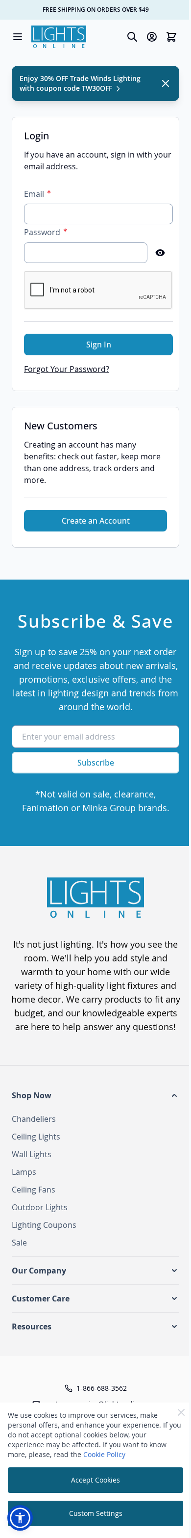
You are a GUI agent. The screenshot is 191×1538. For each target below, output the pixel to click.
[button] (95, 1095)
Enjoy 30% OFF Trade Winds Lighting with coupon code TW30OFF (80, 83)
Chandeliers (34, 1119)
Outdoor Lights (40, 1207)
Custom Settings (95, 1513)
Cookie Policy (104, 1454)
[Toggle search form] (132, 37)
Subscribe (95, 762)
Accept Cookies (95, 1480)
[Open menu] (18, 37)
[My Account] (152, 37)
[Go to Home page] (58, 37)
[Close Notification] (165, 83)
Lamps (24, 1172)
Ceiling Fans (33, 1189)
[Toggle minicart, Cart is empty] (171, 37)
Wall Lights (31, 1154)
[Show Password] (160, 253)
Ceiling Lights (36, 1136)
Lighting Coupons (44, 1225)
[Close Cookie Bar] (181, 1412)
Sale (19, 1242)
